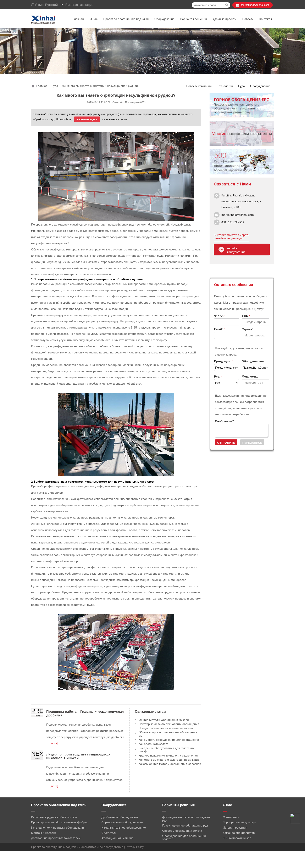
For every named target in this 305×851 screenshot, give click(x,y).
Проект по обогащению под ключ (126, 19)
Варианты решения (193, 19)
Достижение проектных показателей (56, 838)
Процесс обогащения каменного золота (166, 728)
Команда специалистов (239, 832)
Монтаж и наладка (43, 832)
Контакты (265, 19)
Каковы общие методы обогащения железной (170, 763)
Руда (54, 85)
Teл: (246, 315)
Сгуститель (108, 832)
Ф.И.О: (220, 315)
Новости (248, 19)
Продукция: (223, 361)
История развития (235, 827)
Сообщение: (224, 421)
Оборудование (164, 19)
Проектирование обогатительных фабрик (59, 822)
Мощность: (250, 376)
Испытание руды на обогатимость (54, 817)
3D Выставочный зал (237, 838)
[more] (53, 743)
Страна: (247, 329)
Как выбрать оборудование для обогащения (169, 739)
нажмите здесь (87, 119)
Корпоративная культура (239, 822)
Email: (219, 329)
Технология (225, 86)
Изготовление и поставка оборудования (58, 827)
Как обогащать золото (153, 744)
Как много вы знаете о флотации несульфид (169, 759)
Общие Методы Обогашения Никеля (164, 719)
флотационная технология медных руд (186, 818)
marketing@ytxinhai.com (255, 5)
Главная (78, 19)
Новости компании (199, 86)
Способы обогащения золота (182, 830)
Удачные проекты (225, 19)
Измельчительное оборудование (123, 827)
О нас (94, 19)
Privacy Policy (135, 847)
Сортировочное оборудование (122, 822)
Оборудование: (253, 361)
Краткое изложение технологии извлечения (168, 755)
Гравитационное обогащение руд (185, 825)
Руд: (218, 376)
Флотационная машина (117, 838)
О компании (231, 817)
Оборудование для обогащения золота (184, 837)
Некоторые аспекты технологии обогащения (169, 724)
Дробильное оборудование (119, 817)
